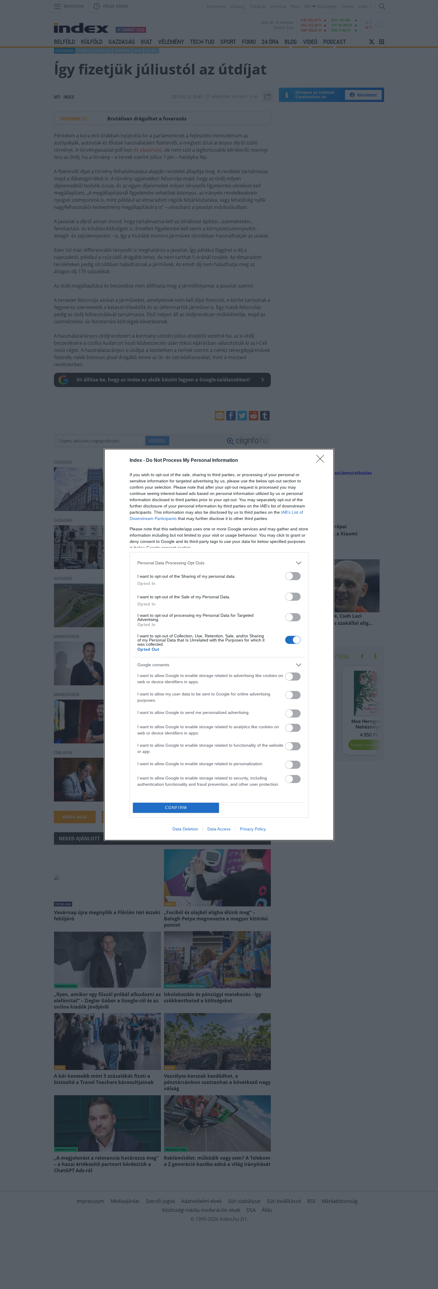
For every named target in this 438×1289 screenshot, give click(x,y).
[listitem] (219, 563)
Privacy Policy (253, 829)
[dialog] (219, 644)
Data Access (219, 829)
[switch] (293, 576)
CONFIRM (176, 807)
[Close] (322, 460)
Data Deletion (185, 829)
